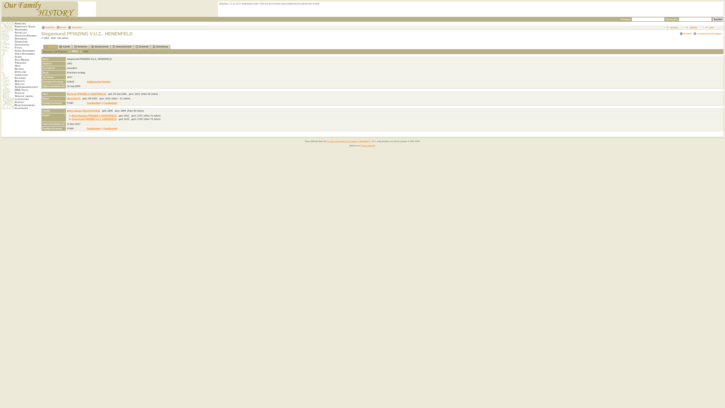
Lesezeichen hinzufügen (709, 33)
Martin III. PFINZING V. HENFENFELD (86, 94)
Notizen (19, 68)
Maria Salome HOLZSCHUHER (83, 111)
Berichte (20, 80)
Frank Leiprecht (368, 145)
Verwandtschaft (124, 47)
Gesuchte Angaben (25, 35)
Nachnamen (21, 29)
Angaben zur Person (55, 51)
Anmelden (20, 23)
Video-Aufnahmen (25, 53)
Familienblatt (94, 103)
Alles (75, 51)
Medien (693, 27)
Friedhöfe (20, 62)
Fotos (18, 47)
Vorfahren (82, 47)
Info (711, 27)
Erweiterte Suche (25, 26)
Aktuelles (21, 32)
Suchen (674, 27)
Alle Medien (22, 59)
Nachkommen (102, 47)
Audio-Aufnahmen (25, 50)
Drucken (687, 33)
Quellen (19, 83)
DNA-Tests (21, 89)
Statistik (20, 92)
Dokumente (21, 38)
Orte (18, 65)
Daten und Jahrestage (21, 73)
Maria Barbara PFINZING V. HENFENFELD (94, 115)
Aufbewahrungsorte (26, 86)
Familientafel (110, 103)
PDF (86, 51)
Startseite (50, 27)
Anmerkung (162, 47)
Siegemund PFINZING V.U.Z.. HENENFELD (94, 119)
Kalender (20, 77)
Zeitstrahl (144, 47)
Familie (66, 47)
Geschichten (22, 44)
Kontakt (19, 102)
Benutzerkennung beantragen (25, 107)
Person (51, 47)
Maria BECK (73, 98)
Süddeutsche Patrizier (99, 81)
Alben (18, 56)
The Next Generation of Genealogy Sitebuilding (347, 141)
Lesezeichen (22, 98)
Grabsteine (21, 41)
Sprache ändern (24, 95)
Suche (63, 27)
